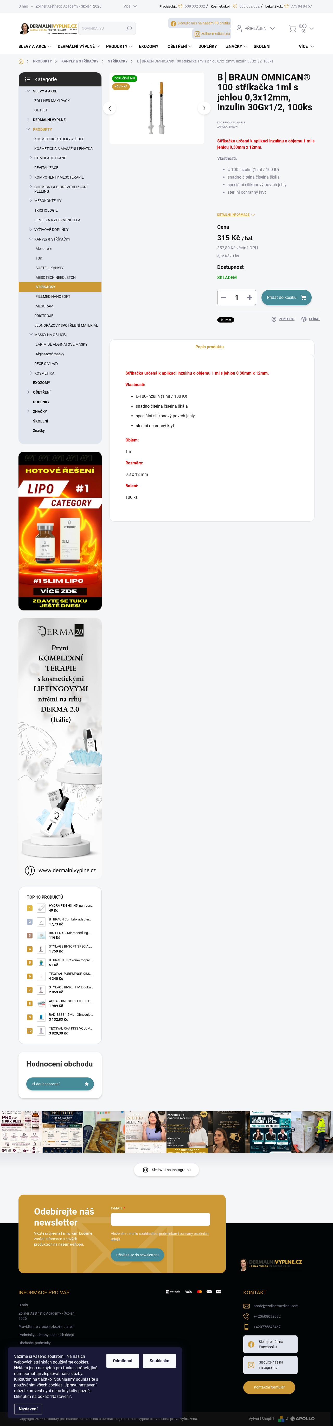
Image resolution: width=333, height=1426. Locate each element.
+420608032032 (267, 1316)
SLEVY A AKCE (45, 91)
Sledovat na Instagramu (171, 1170)
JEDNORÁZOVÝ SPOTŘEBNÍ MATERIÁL (66, 325)
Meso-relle (44, 249)
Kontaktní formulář (269, 1387)
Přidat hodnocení (45, 1084)
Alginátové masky (50, 354)
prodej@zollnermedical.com (276, 1306)
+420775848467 (267, 1327)
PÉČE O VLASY (46, 364)
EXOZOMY (41, 383)
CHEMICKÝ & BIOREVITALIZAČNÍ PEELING (61, 189)
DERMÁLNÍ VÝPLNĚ (49, 120)
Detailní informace (233, 215)
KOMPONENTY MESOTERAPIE (59, 177)
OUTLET (41, 110)
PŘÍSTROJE (43, 316)
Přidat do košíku (282, 297)
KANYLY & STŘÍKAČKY (52, 239)
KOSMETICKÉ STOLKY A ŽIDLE (59, 139)
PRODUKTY (42, 129)
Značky (39, 430)
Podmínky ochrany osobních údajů (46, 1335)
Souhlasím (159, 1360)
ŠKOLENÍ (40, 421)
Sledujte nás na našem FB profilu (203, 23)
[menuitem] (35, 46)
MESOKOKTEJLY (47, 201)
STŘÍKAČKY (45, 287)
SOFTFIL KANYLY (49, 268)
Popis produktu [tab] (209, 346)
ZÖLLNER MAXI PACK (52, 101)
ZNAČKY (40, 411)
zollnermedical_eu (215, 33)
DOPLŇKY (41, 402)
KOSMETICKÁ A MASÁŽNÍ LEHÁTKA (63, 149)
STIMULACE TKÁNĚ (50, 158)
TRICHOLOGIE (46, 210)
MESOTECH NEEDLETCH (56, 277)
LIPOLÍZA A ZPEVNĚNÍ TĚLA (57, 220)
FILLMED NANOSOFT (53, 296)
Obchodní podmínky (34, 1343)
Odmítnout (122, 1360)
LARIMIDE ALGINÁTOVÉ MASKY (61, 344)
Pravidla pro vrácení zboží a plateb (46, 1326)
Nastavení (28, 1408)
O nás (23, 6)
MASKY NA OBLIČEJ (50, 335)
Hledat (129, 28)
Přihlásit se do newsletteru (137, 1255)
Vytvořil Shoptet (261, 1419)
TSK (39, 258)
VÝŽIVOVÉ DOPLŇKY (51, 230)
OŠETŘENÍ (41, 392)
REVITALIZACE (46, 168)
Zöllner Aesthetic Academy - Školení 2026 (68, 6)
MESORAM (44, 306)
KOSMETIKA (44, 373)
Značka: (227, 126)
